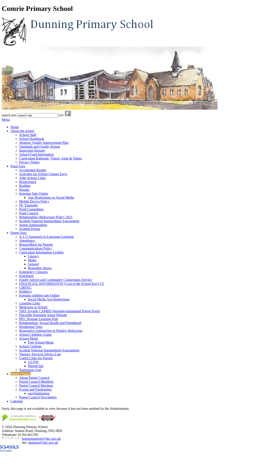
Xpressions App (30, 370)
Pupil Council (28, 213)
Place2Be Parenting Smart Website (43, 315)
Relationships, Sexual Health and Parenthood (50, 323)
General (33, 264)
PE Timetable (28, 205)
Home (14, 127)
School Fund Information (36, 154)
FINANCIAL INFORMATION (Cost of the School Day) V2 (61, 284)
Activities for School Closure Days (43, 174)
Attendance (27, 240)
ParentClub (35, 366)
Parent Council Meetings (36, 385)
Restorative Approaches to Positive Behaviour (50, 331)
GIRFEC (25, 287)
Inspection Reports (32, 150)
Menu (6, 119)
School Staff (27, 135)
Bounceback (27, 182)
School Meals (28, 338)
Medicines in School (33, 307)
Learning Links (29, 303)
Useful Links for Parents (36, 358)
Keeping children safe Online (39, 295)
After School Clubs (32, 178)
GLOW (33, 362)
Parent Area (18, 233)
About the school (22, 131)
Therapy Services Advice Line (40, 354)
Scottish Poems (29, 229)
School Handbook (31, 139)
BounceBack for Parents (36, 244)
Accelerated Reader (32, 170)
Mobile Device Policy (34, 201)
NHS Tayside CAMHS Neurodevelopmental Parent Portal (59, 311)
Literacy (33, 256)
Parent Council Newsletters (38, 397)
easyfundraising (38, 393)
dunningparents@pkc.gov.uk (41, 438)
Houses (24, 189)
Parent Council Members (36, 381)
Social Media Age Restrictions (49, 299)
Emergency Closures (33, 272)
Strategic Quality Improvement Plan (43, 142)
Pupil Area (17, 166)
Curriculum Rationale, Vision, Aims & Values (50, 158)
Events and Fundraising (35, 389)
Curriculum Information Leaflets (41, 252)
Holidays (25, 291)
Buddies (25, 186)
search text (9, 115)
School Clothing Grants (35, 334)
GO (61, 115)
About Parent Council (34, 378)
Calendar (16, 401)
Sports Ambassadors (33, 225)
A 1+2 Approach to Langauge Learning (46, 237)
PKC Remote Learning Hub (38, 319)
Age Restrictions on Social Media (51, 197)
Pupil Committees (31, 209)
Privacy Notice (29, 162)
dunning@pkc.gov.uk (43, 442)
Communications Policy (35, 248)
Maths (32, 260)
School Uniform (30, 346)
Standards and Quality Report (39, 146)
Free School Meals (41, 342)
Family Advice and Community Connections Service (55, 280)
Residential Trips (30, 327)
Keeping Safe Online (33, 193)
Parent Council (20, 374)
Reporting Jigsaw (40, 268)
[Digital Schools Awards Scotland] (29, 468)
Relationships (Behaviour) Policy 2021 (46, 217)
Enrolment (26, 276)
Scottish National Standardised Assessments (49, 221)
